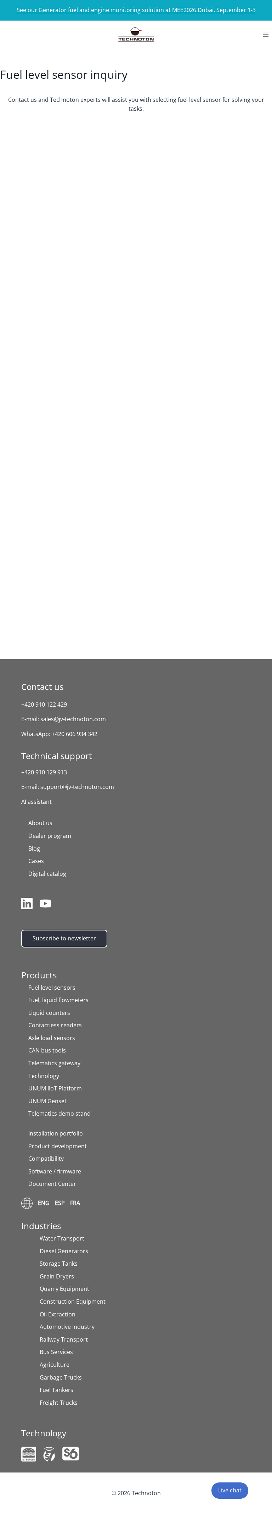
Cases (36, 861)
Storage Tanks (59, 1263)
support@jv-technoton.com (77, 787)
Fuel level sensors (51, 987)
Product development (57, 1146)
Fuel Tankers (56, 1390)
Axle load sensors (51, 1038)
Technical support (56, 756)
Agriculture (54, 1365)
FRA (75, 1203)
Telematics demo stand (59, 1113)
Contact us (42, 686)
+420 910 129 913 (44, 772)
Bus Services (56, 1352)
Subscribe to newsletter (64, 938)
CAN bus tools (47, 1050)
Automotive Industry (67, 1327)
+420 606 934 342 (74, 734)
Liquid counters (49, 1013)
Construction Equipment (73, 1301)
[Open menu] (265, 34)
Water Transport (62, 1238)
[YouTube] (45, 905)
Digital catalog (47, 874)
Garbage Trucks (61, 1377)
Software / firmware (54, 1171)
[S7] (49, 1454)
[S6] (70, 1453)
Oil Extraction (57, 1314)
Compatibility (46, 1158)
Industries (41, 1226)
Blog (34, 848)
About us (40, 823)
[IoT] (28, 1454)
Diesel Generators (64, 1251)
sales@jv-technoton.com (73, 719)
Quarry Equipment (64, 1289)
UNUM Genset (47, 1101)
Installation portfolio (55, 1133)
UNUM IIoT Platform (55, 1088)
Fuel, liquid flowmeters (58, 1000)
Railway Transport (64, 1339)
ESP (60, 1203)
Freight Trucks (59, 1403)
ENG (44, 1203)
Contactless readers (55, 1025)
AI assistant (36, 802)
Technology (43, 1076)
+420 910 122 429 (44, 704)
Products (39, 975)
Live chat (230, 1490)
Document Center (52, 1184)
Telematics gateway (54, 1063)
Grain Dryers (57, 1276)
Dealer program (49, 836)
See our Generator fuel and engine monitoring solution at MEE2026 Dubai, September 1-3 (136, 10)
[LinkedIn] (27, 905)
